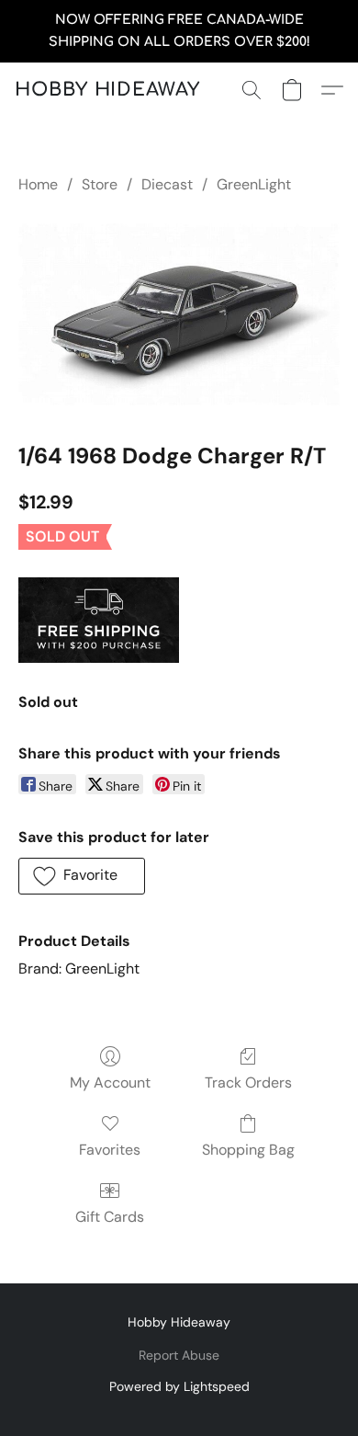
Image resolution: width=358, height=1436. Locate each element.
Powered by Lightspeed (179, 1386)
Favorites (109, 1149)
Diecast (167, 184)
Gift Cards (109, 1216)
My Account (110, 1082)
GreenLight (254, 184)
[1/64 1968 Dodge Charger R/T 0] (179, 314)
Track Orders (248, 1082)
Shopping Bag (248, 1149)
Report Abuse (179, 1355)
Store (99, 184)
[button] (107, 90)
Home (38, 184)
